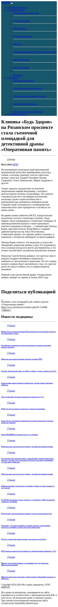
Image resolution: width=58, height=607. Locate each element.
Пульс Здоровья (21, 67)
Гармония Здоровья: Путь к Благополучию (35, 52)
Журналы (18, 75)
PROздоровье (20, 28)
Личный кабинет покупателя (28, 88)
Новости (17, 44)
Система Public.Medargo (25, 104)
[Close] (2, 299)
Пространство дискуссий (26, 13)
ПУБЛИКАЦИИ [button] (15, 10)
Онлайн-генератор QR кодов (27, 111)
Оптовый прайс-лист (24, 80)
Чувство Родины (21, 20)
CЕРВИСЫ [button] (13, 78)
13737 (15, 164)
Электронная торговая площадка (29, 96)
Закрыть (6, 310)
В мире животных (22, 36)
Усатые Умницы (21, 59)
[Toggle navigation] (12, 3)
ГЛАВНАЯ (17, 7)
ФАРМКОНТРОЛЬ (17, 114)
